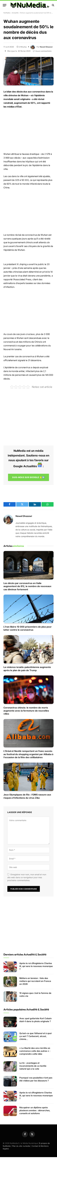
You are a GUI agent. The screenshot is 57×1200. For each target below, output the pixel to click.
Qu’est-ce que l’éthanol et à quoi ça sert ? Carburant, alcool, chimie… (35, 1036)
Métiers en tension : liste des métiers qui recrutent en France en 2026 (35, 981)
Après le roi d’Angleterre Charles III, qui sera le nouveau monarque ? (36, 966)
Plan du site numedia (21, 1146)
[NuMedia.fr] (30, 5)
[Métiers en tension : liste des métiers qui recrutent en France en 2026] (10, 981)
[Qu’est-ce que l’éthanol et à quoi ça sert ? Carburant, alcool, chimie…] (10, 1037)
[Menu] (4, 5)
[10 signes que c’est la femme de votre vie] (10, 996)
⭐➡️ (28, 477)
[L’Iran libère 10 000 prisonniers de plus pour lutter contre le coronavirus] (28, 609)
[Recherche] (52, 5)
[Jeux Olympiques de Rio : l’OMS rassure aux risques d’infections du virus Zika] (28, 777)
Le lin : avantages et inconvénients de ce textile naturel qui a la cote (32, 1066)
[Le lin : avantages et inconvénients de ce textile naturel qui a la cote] (10, 1066)
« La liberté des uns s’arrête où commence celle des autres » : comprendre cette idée (34, 1051)
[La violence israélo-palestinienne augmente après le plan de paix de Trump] (28, 649)
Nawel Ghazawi (46, 47)
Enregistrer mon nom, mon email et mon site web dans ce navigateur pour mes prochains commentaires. (26, 877)
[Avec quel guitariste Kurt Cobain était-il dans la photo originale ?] (10, 1022)
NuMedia (6, 13)
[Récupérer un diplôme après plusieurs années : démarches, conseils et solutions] (10, 1111)
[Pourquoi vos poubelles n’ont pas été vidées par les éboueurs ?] (10, 1081)
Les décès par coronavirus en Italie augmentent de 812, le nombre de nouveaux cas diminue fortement (27, 586)
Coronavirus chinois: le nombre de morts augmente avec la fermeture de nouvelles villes (26, 710)
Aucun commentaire (43, 51)
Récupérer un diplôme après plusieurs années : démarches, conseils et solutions (34, 1110)
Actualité (15, 13)
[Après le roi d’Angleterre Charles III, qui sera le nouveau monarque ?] (10, 967)
